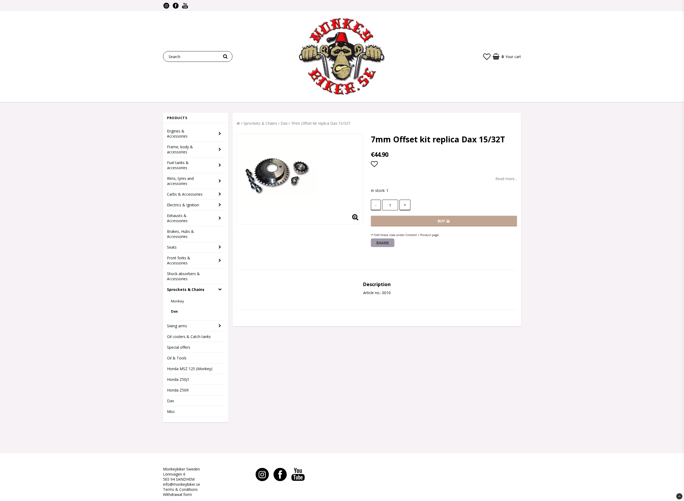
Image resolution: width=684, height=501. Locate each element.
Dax (174, 311)
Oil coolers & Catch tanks (189, 336)
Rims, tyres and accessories (180, 181)
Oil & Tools (176, 357)
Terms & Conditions (180, 489)
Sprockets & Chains (185, 289)
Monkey (177, 301)
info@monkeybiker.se (181, 484)
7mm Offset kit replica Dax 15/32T (321, 123)
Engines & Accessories (177, 133)
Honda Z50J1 (178, 379)
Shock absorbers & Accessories (183, 276)
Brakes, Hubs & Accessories (180, 234)
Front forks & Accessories (178, 260)
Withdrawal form (177, 494)
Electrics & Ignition (183, 204)
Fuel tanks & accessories (178, 165)
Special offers (178, 347)
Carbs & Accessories (185, 194)
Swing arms (177, 325)
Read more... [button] (506, 178)
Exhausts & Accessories (177, 218)
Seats (172, 247)
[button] (487, 56)
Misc (171, 411)
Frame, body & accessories (180, 149)
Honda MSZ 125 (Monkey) (189, 368)
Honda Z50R (178, 390)
